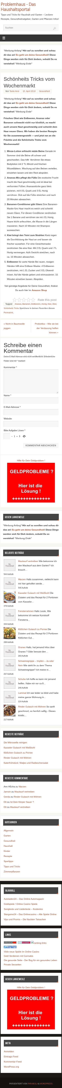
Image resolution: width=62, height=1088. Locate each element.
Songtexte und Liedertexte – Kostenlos (23, 909)
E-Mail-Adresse (12, 407)
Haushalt (8, 846)
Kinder (7, 851)
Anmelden (9, 1051)
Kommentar (10, 367)
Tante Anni (14, 91)
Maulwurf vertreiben (28, 561)
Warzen (22, 579)
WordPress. (46, 1084)
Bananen (26, 304)
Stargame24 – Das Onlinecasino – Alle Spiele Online (30, 914)
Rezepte (8, 856)
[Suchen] (54, 28)
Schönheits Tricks (11, 308)
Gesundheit (44, 91)
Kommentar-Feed (13, 1061)
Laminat (22, 693)
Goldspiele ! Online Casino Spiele (20, 904)
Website (8, 418)
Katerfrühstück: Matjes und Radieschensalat (26, 763)
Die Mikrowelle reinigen (15, 742)
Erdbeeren (36, 304)
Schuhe (22, 679)
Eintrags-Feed (11, 1056)
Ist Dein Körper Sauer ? (22, 802)
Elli (5, 802)
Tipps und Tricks (12, 866)
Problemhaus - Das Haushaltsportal (18, 7)
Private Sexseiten (12, 964)
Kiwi (49, 304)
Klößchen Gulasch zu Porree (32, 629)
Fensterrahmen (26, 611)
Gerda (7, 796)
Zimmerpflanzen (12, 871)
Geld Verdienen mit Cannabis (18, 956)
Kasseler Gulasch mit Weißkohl (33, 593)
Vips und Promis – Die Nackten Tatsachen (25, 919)
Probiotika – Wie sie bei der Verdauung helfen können (46, 328)
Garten (7, 835)
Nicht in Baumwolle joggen (14, 325)
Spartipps (8, 861)
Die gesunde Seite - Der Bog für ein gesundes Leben (30, 960)
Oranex (22, 647)
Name (7, 395)
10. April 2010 (29, 91)
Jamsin (7, 791)
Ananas (18, 304)
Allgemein (9, 830)
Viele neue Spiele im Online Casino (21, 951)
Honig (44, 304)
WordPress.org (11, 1066)
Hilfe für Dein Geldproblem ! (31, 460)
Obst (54, 304)
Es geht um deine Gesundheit (32, 55)
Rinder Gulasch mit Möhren (32, 706)
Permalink (8, 312)
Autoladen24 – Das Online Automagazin (24, 899)
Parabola (33, 1084)
